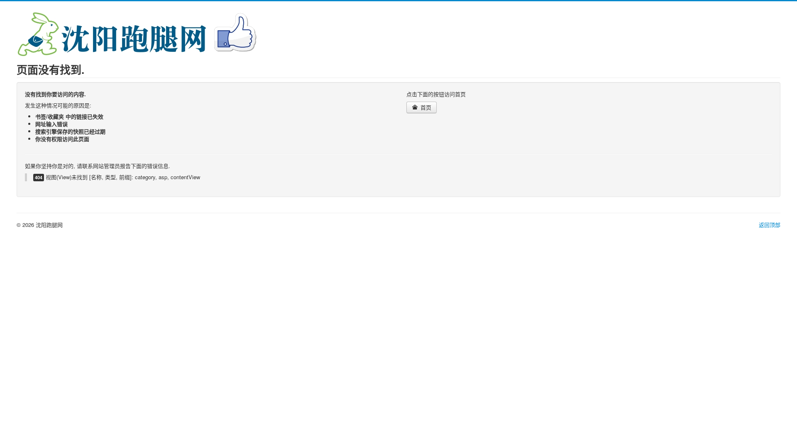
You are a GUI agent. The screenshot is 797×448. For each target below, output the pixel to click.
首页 (425, 107)
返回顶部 (769, 225)
